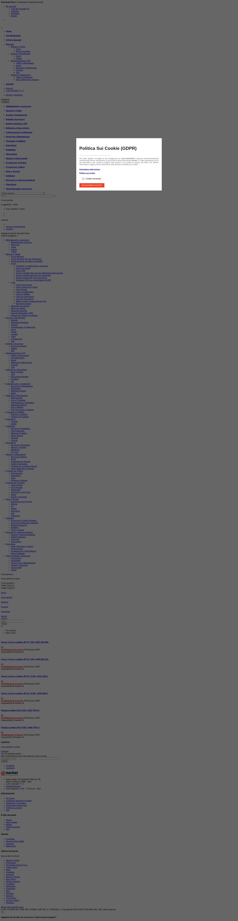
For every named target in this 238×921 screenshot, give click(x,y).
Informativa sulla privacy (89, 169)
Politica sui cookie (87, 173)
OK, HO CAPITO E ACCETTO (92, 185)
